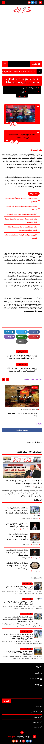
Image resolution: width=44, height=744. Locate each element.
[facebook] (35, 2)
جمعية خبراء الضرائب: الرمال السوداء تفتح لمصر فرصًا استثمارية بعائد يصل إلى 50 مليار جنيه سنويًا (22, 538)
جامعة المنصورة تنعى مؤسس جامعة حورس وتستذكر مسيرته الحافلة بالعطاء (17, 552)
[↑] (22, 732)
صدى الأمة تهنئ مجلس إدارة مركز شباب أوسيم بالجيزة (18, 652)
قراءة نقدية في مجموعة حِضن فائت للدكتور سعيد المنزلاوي (21, 200)
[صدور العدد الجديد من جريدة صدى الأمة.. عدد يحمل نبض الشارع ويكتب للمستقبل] (22, 467)
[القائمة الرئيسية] (5, 64)
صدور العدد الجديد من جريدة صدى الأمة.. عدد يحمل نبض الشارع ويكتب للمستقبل (24, 482)
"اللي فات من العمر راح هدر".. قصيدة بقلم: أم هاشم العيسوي (21, 236)
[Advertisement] (22, 37)
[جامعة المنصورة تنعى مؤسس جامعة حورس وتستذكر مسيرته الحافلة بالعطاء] (35, 552)
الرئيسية (34, 64)
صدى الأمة (37, 487)
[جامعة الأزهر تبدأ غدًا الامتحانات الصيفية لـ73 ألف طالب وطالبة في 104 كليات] (35, 565)
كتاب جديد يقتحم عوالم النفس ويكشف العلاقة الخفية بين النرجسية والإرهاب (22, 228)
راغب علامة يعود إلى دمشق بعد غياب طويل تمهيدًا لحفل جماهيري (21, 221)
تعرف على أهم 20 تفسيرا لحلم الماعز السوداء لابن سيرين (19, 587)
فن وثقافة (22, 91)
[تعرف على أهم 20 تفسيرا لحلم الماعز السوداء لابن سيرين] (38, 586)
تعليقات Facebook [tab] (22, 430)
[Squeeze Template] (34, 736)
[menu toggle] (40, 2)
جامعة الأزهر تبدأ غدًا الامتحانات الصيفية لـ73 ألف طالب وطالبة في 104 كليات (17, 565)
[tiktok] (20, 741)
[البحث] (3, 2)
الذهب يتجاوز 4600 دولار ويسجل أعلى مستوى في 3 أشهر (17, 525)
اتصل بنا (36, 727)
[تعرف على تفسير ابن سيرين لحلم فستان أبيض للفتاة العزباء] (38, 601)
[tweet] (11, 124)
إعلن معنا (36, 722)
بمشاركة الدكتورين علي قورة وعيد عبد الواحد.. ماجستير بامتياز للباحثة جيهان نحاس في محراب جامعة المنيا (17, 619)
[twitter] (32, 2)
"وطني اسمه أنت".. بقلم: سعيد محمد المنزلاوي (22, 214)
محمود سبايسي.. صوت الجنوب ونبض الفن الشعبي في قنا (21, 208)
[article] (22, 354)
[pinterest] (16, 741)
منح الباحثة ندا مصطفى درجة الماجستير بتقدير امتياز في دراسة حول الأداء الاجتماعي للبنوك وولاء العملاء (22, 511)
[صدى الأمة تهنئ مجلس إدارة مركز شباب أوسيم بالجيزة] (38, 651)
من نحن (36, 717)
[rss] (13, 741)
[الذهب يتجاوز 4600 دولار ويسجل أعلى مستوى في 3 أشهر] (35, 526)
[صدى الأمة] (22, 10)
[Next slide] (3, 379)
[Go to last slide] (7, 379)
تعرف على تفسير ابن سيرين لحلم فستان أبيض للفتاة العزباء (18, 602)
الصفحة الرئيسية (33, 91)
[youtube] (29, 2)
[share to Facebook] (15, 124)
